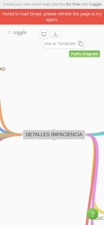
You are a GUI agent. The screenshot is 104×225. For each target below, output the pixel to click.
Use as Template (60, 43)
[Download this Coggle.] (55, 34)
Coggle (95, 4)
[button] (92, 214)
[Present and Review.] (44, 34)
